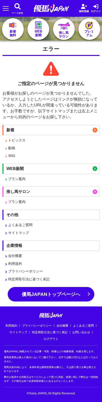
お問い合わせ (81, 332)
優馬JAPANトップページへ (51, 294)
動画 (11, 148)
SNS (11, 156)
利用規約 (15, 264)
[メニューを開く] (5, 8)
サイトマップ (18, 233)
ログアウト (51, 339)
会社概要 (15, 256)
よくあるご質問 (20, 225)
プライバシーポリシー (25, 271)
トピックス (17, 140)
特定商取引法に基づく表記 (29, 279)
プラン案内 (17, 179)
